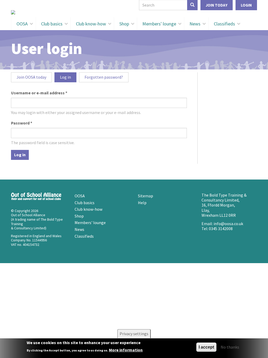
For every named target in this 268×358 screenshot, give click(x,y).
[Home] (134, 12)
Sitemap (145, 195)
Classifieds (224, 24)
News (194, 24)
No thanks (230, 347)
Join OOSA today (31, 77)
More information (126, 349)
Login (246, 5)
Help (142, 202)
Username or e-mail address (39, 92)
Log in (68, 78)
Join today (216, 5)
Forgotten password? (104, 77)
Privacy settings (134, 333)
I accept (206, 347)
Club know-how (91, 24)
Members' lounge (159, 24)
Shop (124, 24)
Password (21, 123)
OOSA (22, 24)
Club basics (52, 24)
